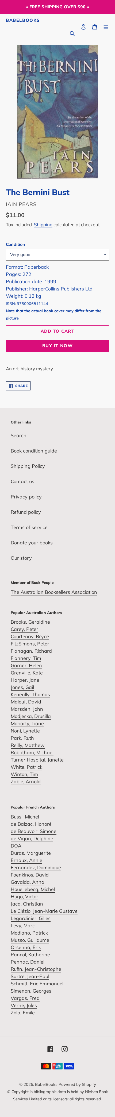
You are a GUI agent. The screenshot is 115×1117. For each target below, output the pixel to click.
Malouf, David (26, 702)
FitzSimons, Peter (30, 644)
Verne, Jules (24, 1005)
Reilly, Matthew (28, 745)
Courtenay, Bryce (30, 636)
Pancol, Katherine (30, 954)
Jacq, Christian (27, 904)
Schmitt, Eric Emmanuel (37, 983)
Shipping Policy (28, 466)
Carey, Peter (24, 629)
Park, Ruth (22, 738)
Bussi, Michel (25, 817)
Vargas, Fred (25, 998)
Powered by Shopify (77, 1084)
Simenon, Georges (31, 991)
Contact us (22, 481)
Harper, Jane (25, 680)
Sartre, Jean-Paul (30, 976)
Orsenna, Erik (26, 947)
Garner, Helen (26, 665)
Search (18, 435)
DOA (16, 846)
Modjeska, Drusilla (31, 716)
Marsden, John (27, 709)
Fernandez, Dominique (36, 867)
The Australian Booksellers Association (54, 592)
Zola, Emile (23, 1013)
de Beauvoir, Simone (33, 831)
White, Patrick (26, 767)
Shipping (43, 224)
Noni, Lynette (25, 731)
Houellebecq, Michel (33, 889)
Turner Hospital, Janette (37, 760)
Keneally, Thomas (30, 694)
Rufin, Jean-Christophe (36, 969)
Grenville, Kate (27, 673)
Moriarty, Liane (27, 723)
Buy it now (57, 345)
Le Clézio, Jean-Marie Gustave (44, 911)
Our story (21, 558)
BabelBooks (23, 20)
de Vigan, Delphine (32, 838)
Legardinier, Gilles (31, 918)
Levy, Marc (23, 925)
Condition (15, 244)
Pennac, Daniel (27, 962)
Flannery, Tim (26, 658)
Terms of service (29, 527)
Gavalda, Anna (27, 882)
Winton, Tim (24, 774)
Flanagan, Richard (31, 651)
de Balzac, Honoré (31, 824)
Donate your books (32, 543)
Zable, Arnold (26, 781)
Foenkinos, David (30, 875)
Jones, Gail (22, 687)
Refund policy (26, 512)
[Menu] (106, 26)
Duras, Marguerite (31, 853)
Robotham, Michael (32, 752)
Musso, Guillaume (30, 940)
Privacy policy (26, 497)
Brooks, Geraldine (30, 622)
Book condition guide (34, 451)
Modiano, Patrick (29, 933)
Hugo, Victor (24, 896)
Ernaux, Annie (26, 860)
